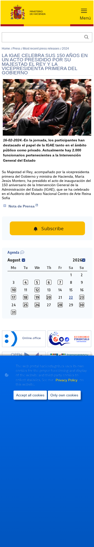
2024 (65, 48)
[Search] (85, 37)
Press (17, 48)
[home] (24, 339)
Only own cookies (64, 395)
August (14, 260)
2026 (77, 260)
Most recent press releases (41, 48)
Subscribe (52, 228)
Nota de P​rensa (22, 206)
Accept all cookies (30, 395)
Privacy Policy (67, 380)
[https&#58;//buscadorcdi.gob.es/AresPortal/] (69, 339)
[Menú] (84, 12)
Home (6, 48)
